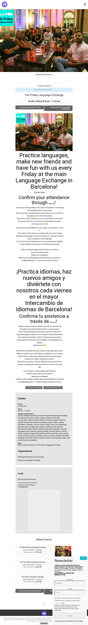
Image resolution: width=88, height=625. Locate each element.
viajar (64, 438)
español (21, 422)
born (32, 418)
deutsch (42, 420)
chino (54, 418)
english (55, 420)
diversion (49, 420)
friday (47, 424)
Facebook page (32, 249)
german (21, 427)
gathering (62, 424)
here (56, 260)
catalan (42, 418)
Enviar (70, 615)
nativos (64, 431)
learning (33, 431)
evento (55, 422)
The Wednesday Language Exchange (32, 547)
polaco (20, 433)
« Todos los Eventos (44, 86)
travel (53, 438)
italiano (35, 429)
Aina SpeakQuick (44, 74)
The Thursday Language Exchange (32, 562)
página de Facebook (48, 371)
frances (36, 424)
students (39, 436)
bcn (28, 418)
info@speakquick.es (28, 260)
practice (55, 433)
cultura (30, 420)
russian (65, 433)
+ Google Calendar (33, 387)
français (30, 424)
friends (52, 424)
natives (58, 431)
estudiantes (43, 422)
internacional (58, 427)
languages (21, 431)
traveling (58, 438)
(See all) (38, 552)
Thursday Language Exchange (29, 107)
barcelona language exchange (56, 415)
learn (28, 431)
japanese (42, 429)
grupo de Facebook (45, 374)
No (62, 603)
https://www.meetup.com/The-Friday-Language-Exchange (39, 445)
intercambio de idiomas (44, 427)
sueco (46, 436)
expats (61, 422)
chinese (48, 418)
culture (36, 420)
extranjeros (22, 424)
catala (37, 418)
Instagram (44, 255)
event (50, 422)
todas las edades (39, 438)
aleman (20, 415)
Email (69, 589)
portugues (32, 433)
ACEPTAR (44, 623)
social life (26, 436)
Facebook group (42, 252)
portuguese (40, 433)
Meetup (51, 204)
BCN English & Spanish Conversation (31, 457)
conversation (22, 420)
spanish (33, 436)
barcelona (41, 415)
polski (25, 433)
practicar (48, 433)
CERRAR (83, 558)
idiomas (27, 427)
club (58, 418)
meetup (52, 431)
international (22, 429)
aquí (59, 382)
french (42, 424)
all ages (27, 415)
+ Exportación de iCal (53, 387)
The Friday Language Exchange (32, 577)
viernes (25, 440)
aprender (33, 415)
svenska (52, 436)
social (20, 436)
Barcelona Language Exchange (29, 460)
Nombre (69, 579)
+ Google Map (23, 487)
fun (57, 424)
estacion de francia (31, 422)
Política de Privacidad (75, 621)
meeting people (42, 431)
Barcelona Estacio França (27, 479)
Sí (57, 603)
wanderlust (33, 440)
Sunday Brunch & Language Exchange (60, 108)
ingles (33, 427)
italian (30, 429)
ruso (60, 433)
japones (49, 429)
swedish (58, 436)
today (48, 438)
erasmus (62, 420)
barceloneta (22, 418)
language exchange (59, 429)
